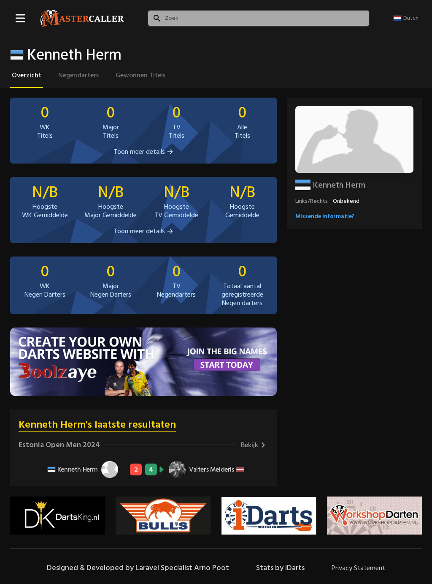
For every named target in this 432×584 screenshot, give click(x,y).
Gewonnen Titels (140, 75)
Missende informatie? (324, 216)
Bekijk (249, 445)
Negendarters (78, 75)
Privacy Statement (358, 567)
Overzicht (26, 75)
